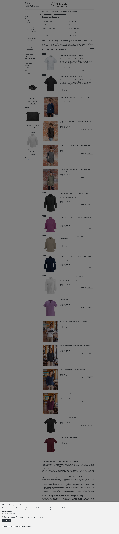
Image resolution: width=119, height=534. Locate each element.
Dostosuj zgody (18, 526)
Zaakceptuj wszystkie (27, 526)
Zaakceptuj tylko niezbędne (8, 526)
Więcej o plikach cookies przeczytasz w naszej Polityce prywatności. (17, 523)
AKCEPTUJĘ (6, 520)
